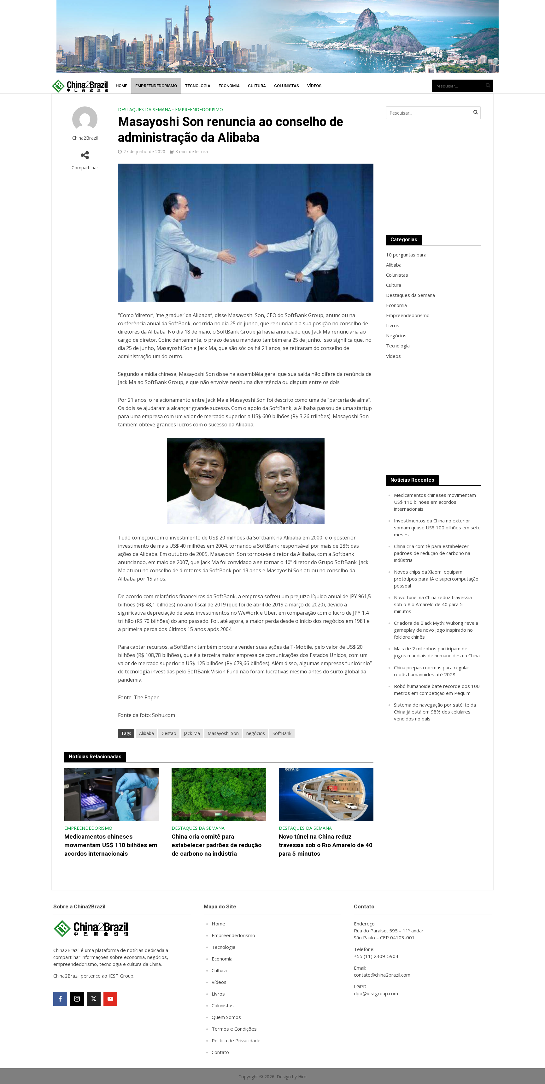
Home (121, 85)
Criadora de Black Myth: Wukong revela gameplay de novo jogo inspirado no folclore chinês (436, 630)
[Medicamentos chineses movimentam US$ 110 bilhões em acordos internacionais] (111, 794)
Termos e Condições (234, 1029)
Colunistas (286, 85)
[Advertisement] (433, 177)
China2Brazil (85, 138)
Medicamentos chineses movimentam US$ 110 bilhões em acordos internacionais (110, 845)
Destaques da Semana (144, 109)
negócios (255, 733)
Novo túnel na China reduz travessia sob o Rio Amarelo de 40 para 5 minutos (325, 845)
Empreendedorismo (156, 85)
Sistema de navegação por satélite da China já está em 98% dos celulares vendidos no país (435, 712)
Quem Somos (226, 1017)
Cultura (257, 85)
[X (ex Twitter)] (94, 999)
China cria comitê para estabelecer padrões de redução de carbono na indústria (216, 845)
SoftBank (281, 733)
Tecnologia (197, 85)
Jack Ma (192, 733)
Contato (220, 1052)
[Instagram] (77, 999)
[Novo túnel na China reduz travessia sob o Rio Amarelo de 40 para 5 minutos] (326, 794)
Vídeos (314, 85)
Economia (229, 85)
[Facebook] (60, 999)
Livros (218, 994)
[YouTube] (110, 999)
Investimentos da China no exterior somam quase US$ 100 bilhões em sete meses (437, 527)
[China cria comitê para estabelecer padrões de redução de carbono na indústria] (219, 794)
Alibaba (146, 733)
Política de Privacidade (236, 1040)
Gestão (168, 733)
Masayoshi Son (223, 733)
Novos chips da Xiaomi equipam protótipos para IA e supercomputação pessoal (436, 579)
